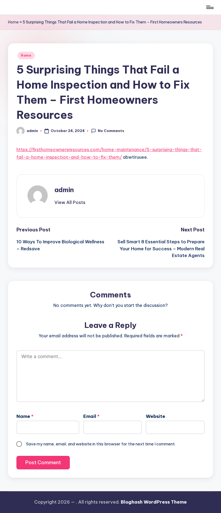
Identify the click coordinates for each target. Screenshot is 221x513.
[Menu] (209, 7)
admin (64, 190)
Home (13, 22)
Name (24, 416)
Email (91, 416)
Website (155, 416)
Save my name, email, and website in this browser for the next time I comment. (100, 443)
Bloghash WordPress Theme (154, 502)
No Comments (111, 131)
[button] (69, 202)
